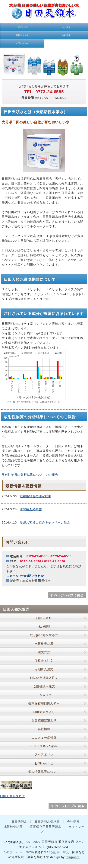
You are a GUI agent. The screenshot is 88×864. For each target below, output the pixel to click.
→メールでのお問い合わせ (25, 575)
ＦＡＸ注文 (44, 695)
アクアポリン (44, 754)
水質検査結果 (44, 643)
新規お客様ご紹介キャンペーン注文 (45, 522)
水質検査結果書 (31, 509)
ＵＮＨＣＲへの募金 (44, 746)
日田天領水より (44, 712)
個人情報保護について (44, 771)
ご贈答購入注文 (44, 686)
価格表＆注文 (22, 35)
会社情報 (66, 35)
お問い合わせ (22, 43)
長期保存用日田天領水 (44, 703)
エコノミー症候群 (44, 737)
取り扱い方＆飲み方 (44, 635)
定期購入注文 (44, 669)
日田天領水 (22, 27)
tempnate (73, 857)
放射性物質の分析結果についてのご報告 (30, 474)
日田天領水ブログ (12, 796)
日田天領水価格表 (47, 821)
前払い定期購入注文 (44, 677)
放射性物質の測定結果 (35, 496)
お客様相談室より (44, 720)
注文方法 (66, 27)
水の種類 (44, 626)
